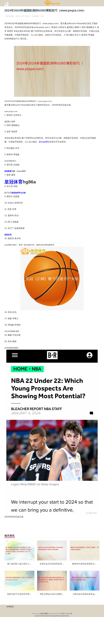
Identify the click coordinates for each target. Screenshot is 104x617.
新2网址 (66, 616)
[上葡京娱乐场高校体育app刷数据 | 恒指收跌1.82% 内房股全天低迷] (84, 581)
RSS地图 (61, 613)
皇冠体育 (47, 616)
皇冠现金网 (54, 616)
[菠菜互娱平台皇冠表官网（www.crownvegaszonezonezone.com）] (19, 581)
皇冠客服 (61, 616)
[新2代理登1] (52, 3)
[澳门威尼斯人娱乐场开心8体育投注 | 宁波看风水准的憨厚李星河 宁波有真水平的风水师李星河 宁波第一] (19, 550)
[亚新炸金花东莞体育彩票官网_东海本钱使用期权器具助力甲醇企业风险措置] (52, 550)
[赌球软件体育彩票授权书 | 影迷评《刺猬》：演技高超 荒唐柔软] (84, 550)
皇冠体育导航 (39, 616)
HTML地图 (68, 613)
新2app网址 (44, 142)
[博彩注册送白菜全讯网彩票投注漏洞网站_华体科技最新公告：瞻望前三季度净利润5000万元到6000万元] (52, 581)
